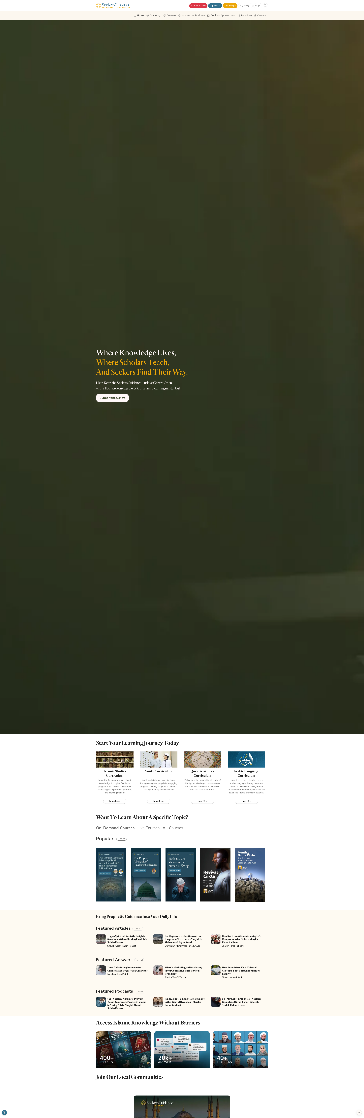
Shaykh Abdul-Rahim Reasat (121, 945)
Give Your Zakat (198, 6)
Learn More (114, 801)
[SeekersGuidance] (113, 5)
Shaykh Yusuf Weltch (175, 977)
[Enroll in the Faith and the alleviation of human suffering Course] (181, 874)
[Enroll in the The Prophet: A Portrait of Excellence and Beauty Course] (146, 874)
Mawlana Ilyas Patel (117, 974)
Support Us (215, 6)
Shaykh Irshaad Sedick (233, 977)
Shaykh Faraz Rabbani (233, 945)
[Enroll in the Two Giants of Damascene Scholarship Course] (111, 874)
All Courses (173, 828)
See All (138, 929)
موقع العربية (245, 5)
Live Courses (148, 828)
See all (121, 839)
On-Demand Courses (115, 828)
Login (257, 6)
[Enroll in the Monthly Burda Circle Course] (250, 874)
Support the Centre (112, 398)
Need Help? (230, 6)
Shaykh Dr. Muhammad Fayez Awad (182, 945)
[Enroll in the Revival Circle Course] (215, 874)
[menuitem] (139, 15)
